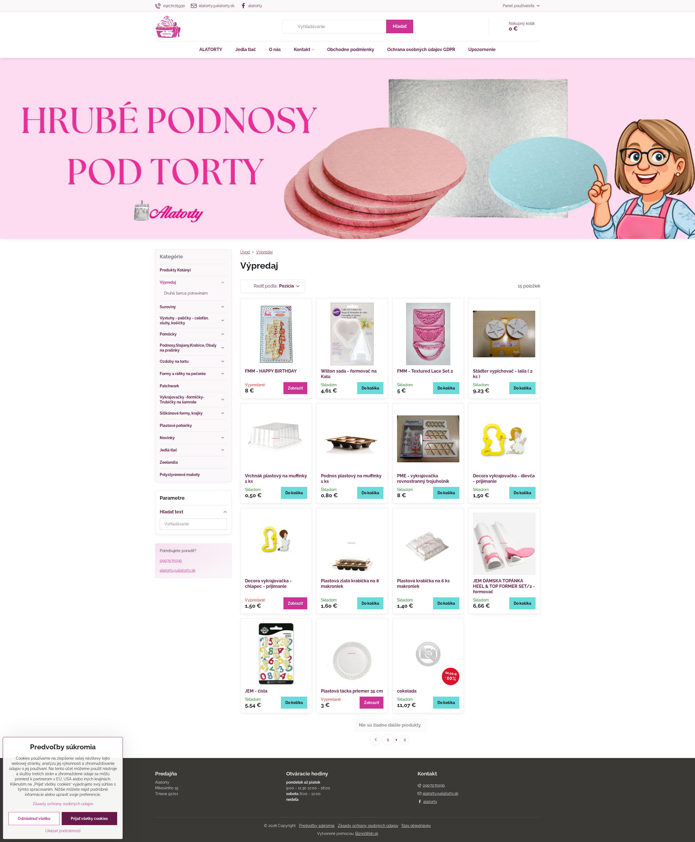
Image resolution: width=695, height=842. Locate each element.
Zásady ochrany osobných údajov (368, 825)
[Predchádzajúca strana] (375, 739)
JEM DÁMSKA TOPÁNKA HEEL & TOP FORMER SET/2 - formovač (504, 586)
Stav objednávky (416, 825)
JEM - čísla (256, 691)
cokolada (406, 691)
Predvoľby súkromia (317, 825)
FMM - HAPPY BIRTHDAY (271, 371)
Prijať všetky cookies (89, 818)
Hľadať (400, 26)
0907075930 (171, 560)
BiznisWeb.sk (366, 833)
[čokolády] (347, 61)
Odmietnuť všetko (34, 818)
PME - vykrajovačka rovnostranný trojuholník (423, 478)
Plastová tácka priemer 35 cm (352, 691)
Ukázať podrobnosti (63, 831)
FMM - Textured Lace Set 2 (425, 371)
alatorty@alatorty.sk (177, 570)
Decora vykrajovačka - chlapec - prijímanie (268, 583)
